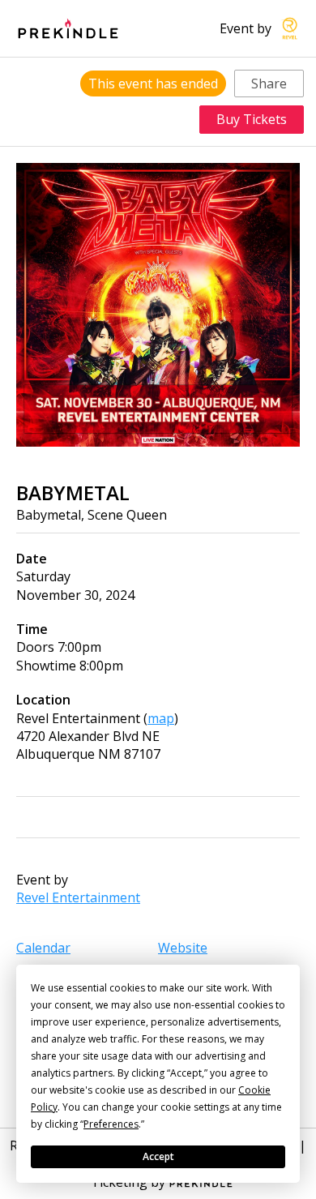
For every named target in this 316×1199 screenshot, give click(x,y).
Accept (158, 1156)
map (160, 718)
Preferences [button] (111, 1124)
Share (269, 83)
